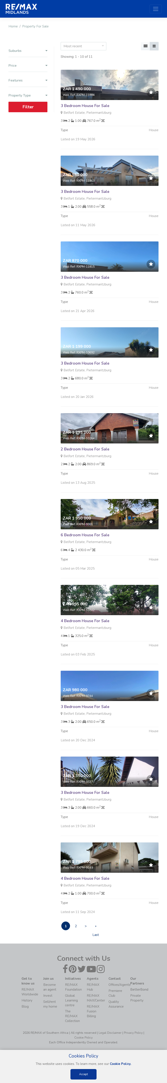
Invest (47, 995)
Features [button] (15, 80)
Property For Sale (35, 26)
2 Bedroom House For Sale (85, 449)
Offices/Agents (119, 985)
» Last (95, 927)
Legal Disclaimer (110, 1033)
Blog (25, 1006)
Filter (28, 107)
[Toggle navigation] (156, 9)
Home (13, 26)
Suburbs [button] (15, 51)
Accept (83, 1074)
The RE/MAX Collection (72, 1016)
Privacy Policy (133, 1033)
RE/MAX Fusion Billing (93, 1011)
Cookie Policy (83, 1037)
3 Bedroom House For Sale (85, 105)
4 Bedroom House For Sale (85, 620)
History (27, 1000)
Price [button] (12, 66)
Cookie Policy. (120, 1064)
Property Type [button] (19, 95)
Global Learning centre (71, 1000)
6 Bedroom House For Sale (85, 535)
